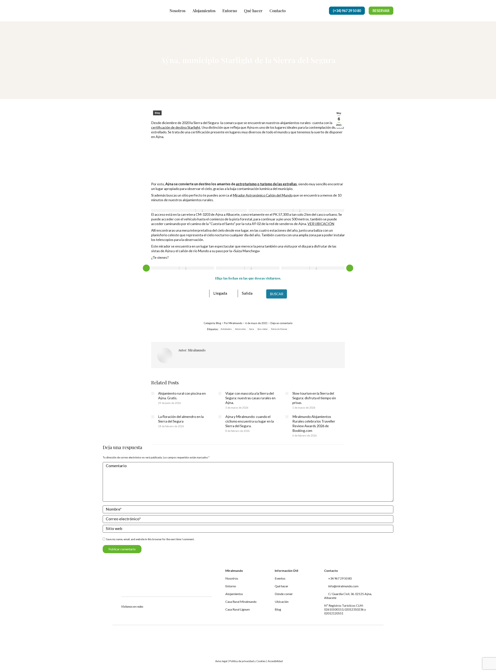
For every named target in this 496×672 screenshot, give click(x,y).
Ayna (251, 329)
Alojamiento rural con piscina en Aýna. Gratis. (182, 395)
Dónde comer (284, 594)
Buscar (276, 294)
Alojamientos (234, 594)
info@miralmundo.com (343, 586)
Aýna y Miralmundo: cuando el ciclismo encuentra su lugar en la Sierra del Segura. (249, 421)
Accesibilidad (275, 661)
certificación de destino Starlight (175, 127)
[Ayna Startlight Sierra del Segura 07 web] (199, 210)
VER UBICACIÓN (320, 224)
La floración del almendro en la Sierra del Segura (181, 418)
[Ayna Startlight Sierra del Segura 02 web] (247, 268)
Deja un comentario (281, 323)
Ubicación (281, 601)
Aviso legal (221, 661)
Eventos (280, 578)
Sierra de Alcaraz (279, 329)
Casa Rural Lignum (237, 609)
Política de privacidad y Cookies (247, 661)
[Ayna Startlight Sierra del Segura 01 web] (182, 268)
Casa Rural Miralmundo (241, 601)
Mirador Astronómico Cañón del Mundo (263, 195)
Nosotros (231, 578)
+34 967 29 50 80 (340, 578)
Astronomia (240, 329)
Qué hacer (281, 586)
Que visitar (262, 329)
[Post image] (152, 393)
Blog (157, 113)
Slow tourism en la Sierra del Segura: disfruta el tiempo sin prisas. (314, 398)
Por (233, 323)
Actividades (226, 329)
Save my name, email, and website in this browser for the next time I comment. (150, 539)
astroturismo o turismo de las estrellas (266, 184)
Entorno (230, 586)
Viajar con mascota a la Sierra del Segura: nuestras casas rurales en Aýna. (250, 398)
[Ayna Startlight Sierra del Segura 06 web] (296, 210)
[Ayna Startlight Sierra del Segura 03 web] (312, 268)
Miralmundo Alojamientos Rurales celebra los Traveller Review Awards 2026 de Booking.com (313, 423)
